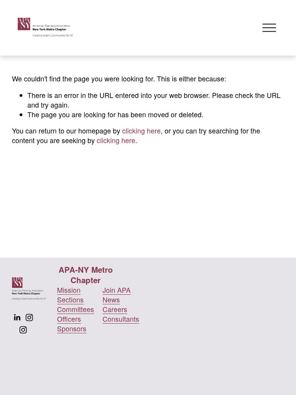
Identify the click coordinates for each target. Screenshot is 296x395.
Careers (115, 309)
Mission (69, 290)
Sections (70, 299)
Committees (75, 309)
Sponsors (71, 328)
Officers (69, 319)
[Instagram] (29, 317)
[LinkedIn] (17, 317)
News (111, 299)
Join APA (117, 290)
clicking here (141, 130)
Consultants (121, 319)
